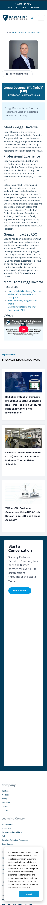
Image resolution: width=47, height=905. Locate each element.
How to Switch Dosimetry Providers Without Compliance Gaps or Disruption (25, 294)
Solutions (5, 791)
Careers (5, 806)
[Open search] (32, 18)
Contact (5, 810)
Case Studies (7, 844)
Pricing (4, 799)
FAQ (3, 836)
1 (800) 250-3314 (23, 4)
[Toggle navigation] (41, 17)
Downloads (6, 828)
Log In (9, 7)
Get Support (34, 7)
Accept (29, 894)
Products (5, 795)
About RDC (6, 803)
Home (8, 32)
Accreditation (7, 824)
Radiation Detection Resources (15, 840)
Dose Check (21, 7)
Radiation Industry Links (12, 832)
